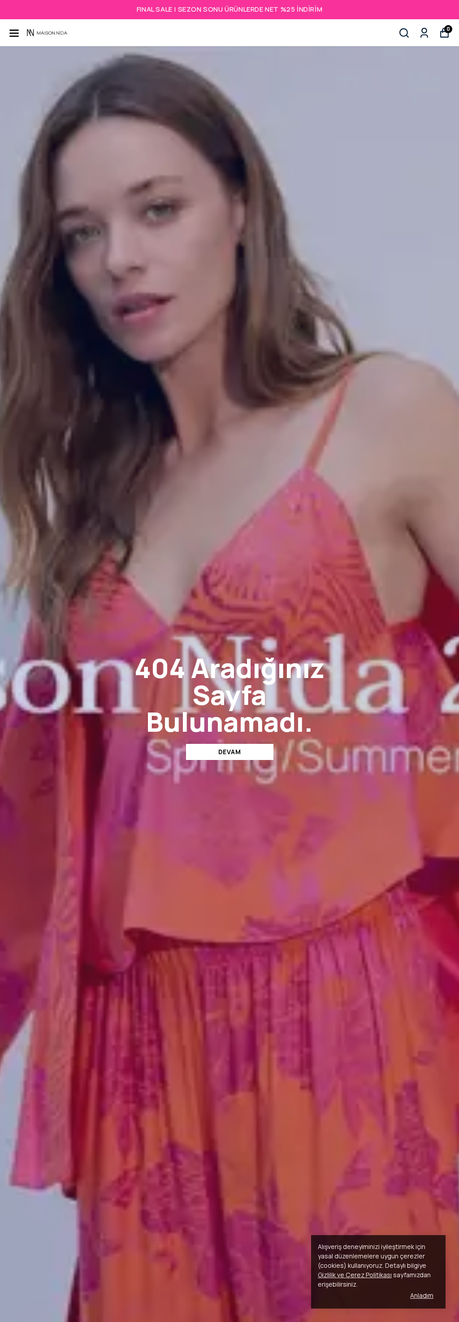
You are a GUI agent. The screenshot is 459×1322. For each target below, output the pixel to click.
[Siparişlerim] (424, 33)
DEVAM (229, 751)
